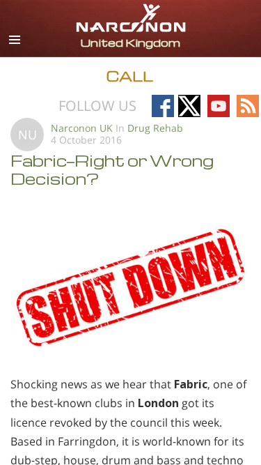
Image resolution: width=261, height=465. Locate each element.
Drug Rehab (155, 128)
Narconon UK (82, 128)
